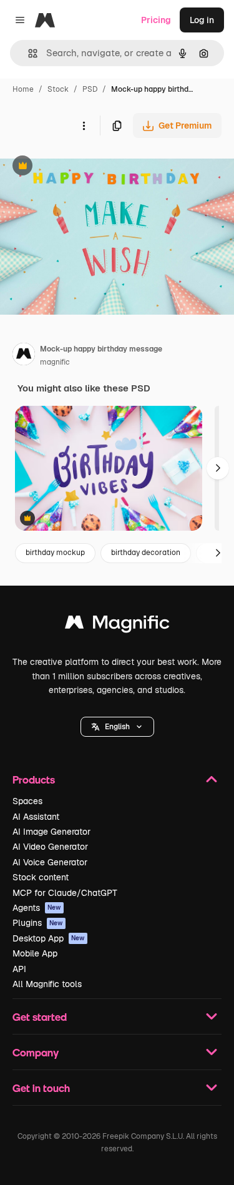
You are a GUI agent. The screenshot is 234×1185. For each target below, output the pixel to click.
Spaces (27, 801)
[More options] (83, 125)
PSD (89, 89)
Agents (36, 907)
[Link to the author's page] (23, 356)
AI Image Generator (51, 831)
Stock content (40, 877)
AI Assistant (35, 816)
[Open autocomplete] (28, 53)
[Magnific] (117, 625)
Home (23, 89)
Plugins (37, 922)
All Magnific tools (47, 984)
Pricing (156, 20)
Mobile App (34, 953)
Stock (58, 89)
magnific (55, 362)
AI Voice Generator (49, 862)
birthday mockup (55, 553)
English (117, 727)
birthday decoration (145, 553)
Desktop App (48, 938)
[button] (117, 727)
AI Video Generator (50, 846)
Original (79, 167)
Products (33, 779)
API (19, 969)
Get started (39, 1016)
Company (35, 1052)
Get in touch (41, 1087)
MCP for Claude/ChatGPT (64, 892)
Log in (202, 20)
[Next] (218, 468)
